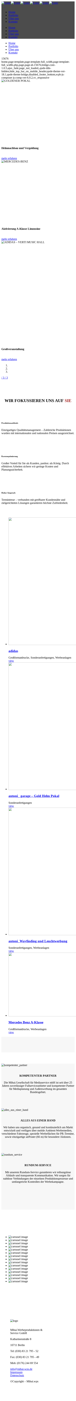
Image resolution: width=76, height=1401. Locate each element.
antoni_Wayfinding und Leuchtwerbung (37, 941)
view (11, 660)
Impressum (16, 1372)
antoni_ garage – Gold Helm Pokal (33, 796)
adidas (13, 651)
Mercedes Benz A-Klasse (25, 1022)
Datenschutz (17, 1375)
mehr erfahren (9, 158)
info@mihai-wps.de (21, 1369)
